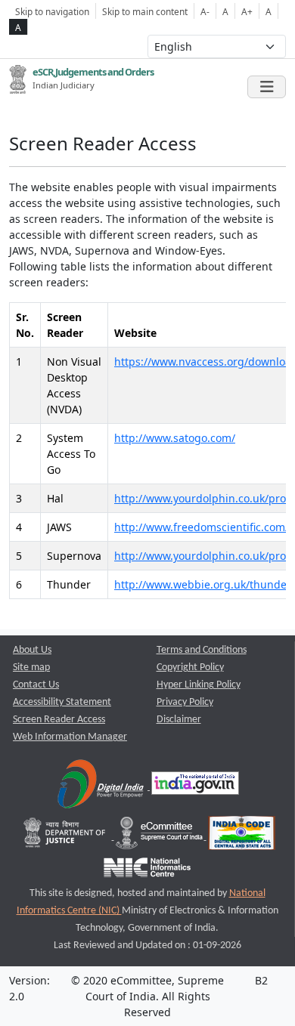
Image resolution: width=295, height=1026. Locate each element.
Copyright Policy (190, 667)
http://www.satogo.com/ (174, 438)
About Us (32, 650)
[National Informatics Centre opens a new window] (147, 871)
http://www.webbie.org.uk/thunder (202, 584)
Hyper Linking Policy (199, 685)
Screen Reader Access (59, 720)
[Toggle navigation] (266, 87)
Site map (31, 667)
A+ (247, 11)
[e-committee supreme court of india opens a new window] (160, 837)
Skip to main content (145, 11)
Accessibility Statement (62, 702)
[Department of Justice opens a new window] (66, 837)
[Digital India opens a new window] (102, 787)
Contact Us (36, 685)
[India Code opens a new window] (241, 837)
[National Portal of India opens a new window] (195, 787)
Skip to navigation (52, 11)
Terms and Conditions (202, 650)
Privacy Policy (185, 702)
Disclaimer (179, 720)
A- (205, 11)
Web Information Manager (70, 737)
